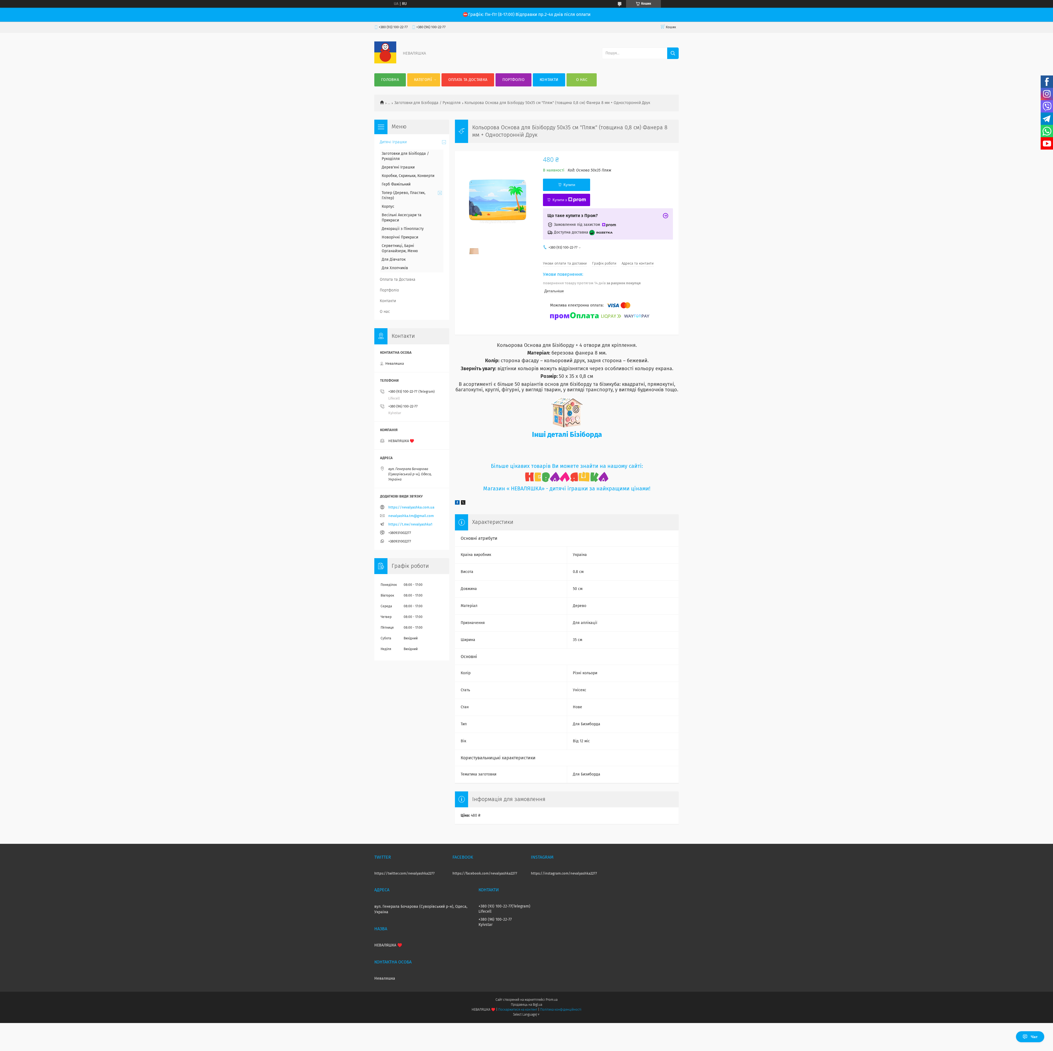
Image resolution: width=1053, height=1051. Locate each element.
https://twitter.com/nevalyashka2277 (404, 873)
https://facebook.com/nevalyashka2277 (484, 873)
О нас (582, 80)
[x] (463, 503)
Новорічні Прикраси (400, 237)
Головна (390, 80)
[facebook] (457, 503)
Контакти (549, 80)
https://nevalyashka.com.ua (411, 507)
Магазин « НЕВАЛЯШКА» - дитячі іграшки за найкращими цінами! (566, 488)
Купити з (560, 200)
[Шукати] (673, 53)
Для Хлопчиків (395, 268)
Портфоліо (513, 80)
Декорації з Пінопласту (403, 229)
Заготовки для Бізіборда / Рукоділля (427, 103)
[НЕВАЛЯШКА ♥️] (385, 62)
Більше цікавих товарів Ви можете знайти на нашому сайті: (567, 466)
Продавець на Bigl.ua (526, 1005)
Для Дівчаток (394, 260)
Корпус (388, 207)
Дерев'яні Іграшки (398, 167)
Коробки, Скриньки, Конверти (408, 176)
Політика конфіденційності (560, 1009)
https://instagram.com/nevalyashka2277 (564, 873)
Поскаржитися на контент (517, 1009)
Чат (1034, 1037)
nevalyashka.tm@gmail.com (411, 516)
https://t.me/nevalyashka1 (410, 524)
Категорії (423, 80)
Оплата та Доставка (467, 80)
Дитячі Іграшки (393, 142)
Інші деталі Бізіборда (567, 435)
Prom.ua (551, 1000)
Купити (569, 185)
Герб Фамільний (396, 184)
